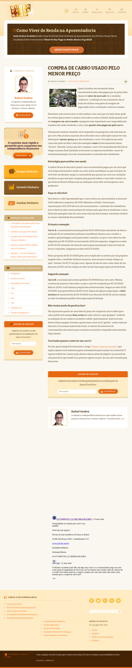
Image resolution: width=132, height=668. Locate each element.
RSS (111, 600)
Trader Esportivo (51, 625)
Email (118, 600)
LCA (12, 298)
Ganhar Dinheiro (27, 202)
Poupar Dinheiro (27, 171)
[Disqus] (88, 469)
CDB (13, 288)
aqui (122, 419)
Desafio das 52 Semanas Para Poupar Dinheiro (24, 238)
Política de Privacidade (102, 637)
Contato (95, 640)
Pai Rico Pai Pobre (51, 628)
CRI (12, 303)
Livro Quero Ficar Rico (17, 611)
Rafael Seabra (23, 98)
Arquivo (95, 633)
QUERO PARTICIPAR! (67, 49)
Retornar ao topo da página (16, 656)
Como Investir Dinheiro (54, 621)
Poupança (15, 273)
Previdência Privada (20, 283)
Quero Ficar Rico (22, 10)
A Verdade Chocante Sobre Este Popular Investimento (25, 225)
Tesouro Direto (18, 278)
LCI (12, 293)
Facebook (91, 600)
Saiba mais (24, 115)
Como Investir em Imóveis (55, 635)
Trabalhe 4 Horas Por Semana (57, 632)
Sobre (94, 630)
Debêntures (16, 308)
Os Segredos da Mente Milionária (22, 614)
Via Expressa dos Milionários (20, 618)
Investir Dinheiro (27, 187)
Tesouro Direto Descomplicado (21, 607)
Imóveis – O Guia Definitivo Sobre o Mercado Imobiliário (24, 255)
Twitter (98, 600)
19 (126, 82)
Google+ (105, 600)
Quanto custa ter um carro (104, 346)
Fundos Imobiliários (20, 313)
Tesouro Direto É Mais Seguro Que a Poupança (24, 247)
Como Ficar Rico (14, 604)
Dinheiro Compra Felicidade (24, 232)
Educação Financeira (78, 81)
